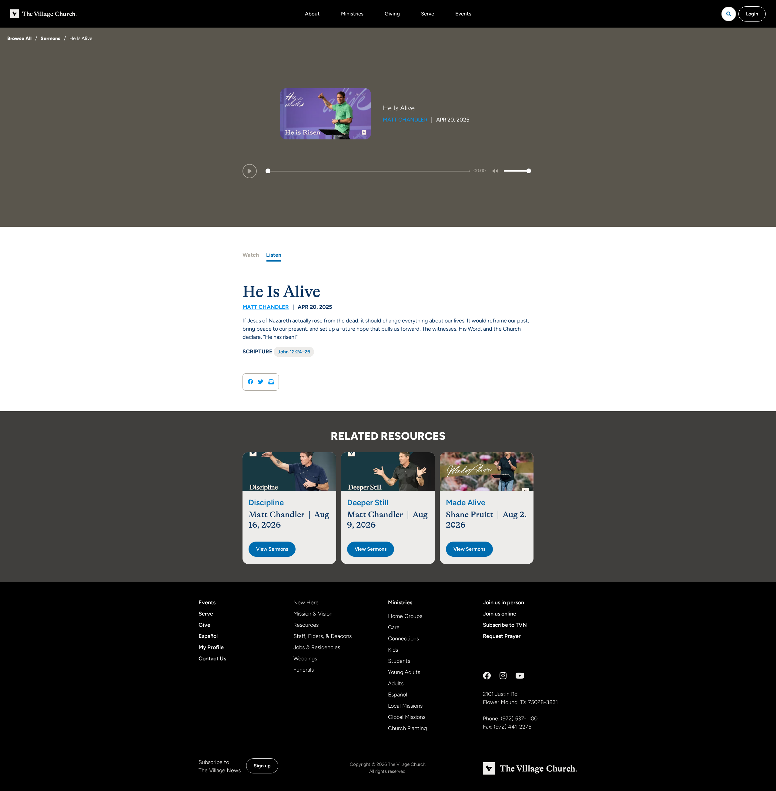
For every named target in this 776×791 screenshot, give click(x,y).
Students (399, 661)
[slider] (368, 171)
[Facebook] (486, 675)
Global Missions (406, 717)
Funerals (303, 669)
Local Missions (405, 706)
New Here (306, 602)
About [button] (312, 14)
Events (463, 14)
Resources (306, 625)
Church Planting (407, 728)
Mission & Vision (313, 613)
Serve (427, 14)
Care (394, 627)
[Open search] (728, 14)
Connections (403, 638)
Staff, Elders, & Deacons (322, 636)
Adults (395, 683)
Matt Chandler (405, 119)
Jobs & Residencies (316, 647)
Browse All (19, 38)
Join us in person (503, 602)
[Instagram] (503, 675)
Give (204, 625)
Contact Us (212, 658)
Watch (250, 255)
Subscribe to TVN (505, 625)
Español (208, 636)
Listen (273, 255)
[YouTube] (520, 675)
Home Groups (405, 616)
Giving (392, 14)
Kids (393, 649)
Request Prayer (502, 636)
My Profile (211, 647)
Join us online (499, 613)
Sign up (262, 766)
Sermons (50, 38)
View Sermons (272, 549)
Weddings (305, 658)
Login (752, 14)
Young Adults (404, 672)
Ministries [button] (352, 14)
